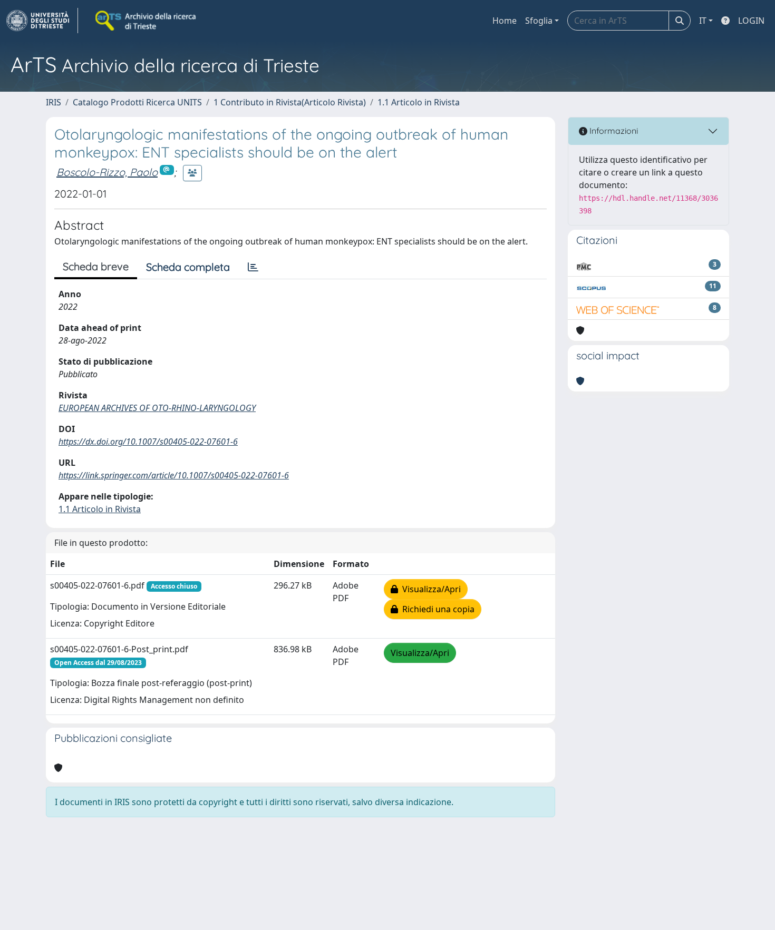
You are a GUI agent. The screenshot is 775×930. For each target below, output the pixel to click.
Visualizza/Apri (429, 589)
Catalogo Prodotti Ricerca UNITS (137, 102)
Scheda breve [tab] (96, 266)
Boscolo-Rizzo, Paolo (107, 172)
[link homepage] (42, 20)
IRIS (53, 102)
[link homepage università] (146, 20)
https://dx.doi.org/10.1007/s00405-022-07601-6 (148, 441)
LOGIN (751, 20)
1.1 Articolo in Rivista (418, 102)
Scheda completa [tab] (188, 266)
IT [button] (702, 20)
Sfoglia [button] (539, 20)
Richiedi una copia (436, 609)
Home (504, 20)
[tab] (253, 267)
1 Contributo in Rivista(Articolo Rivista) (290, 102)
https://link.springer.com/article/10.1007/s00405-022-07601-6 (174, 475)
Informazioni (612, 130)
